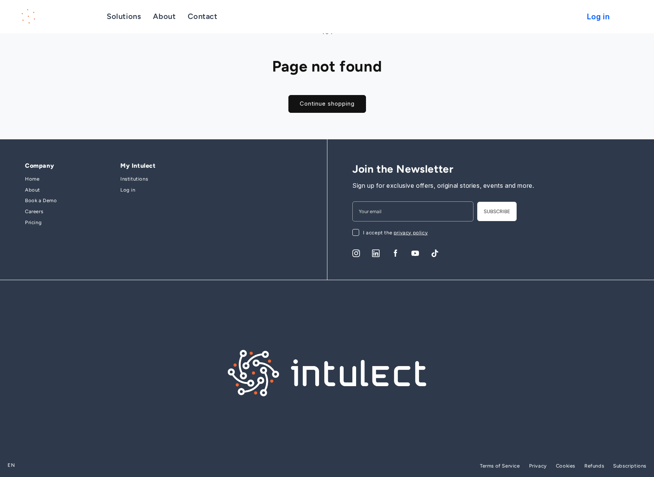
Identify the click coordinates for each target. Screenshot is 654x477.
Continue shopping (327, 103)
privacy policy (411, 232)
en (11, 465)
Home (32, 179)
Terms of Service (500, 466)
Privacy (538, 466)
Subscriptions (629, 466)
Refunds (594, 466)
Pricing (33, 222)
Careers (34, 211)
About (32, 190)
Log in (127, 190)
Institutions (134, 179)
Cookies (565, 466)
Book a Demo (41, 200)
